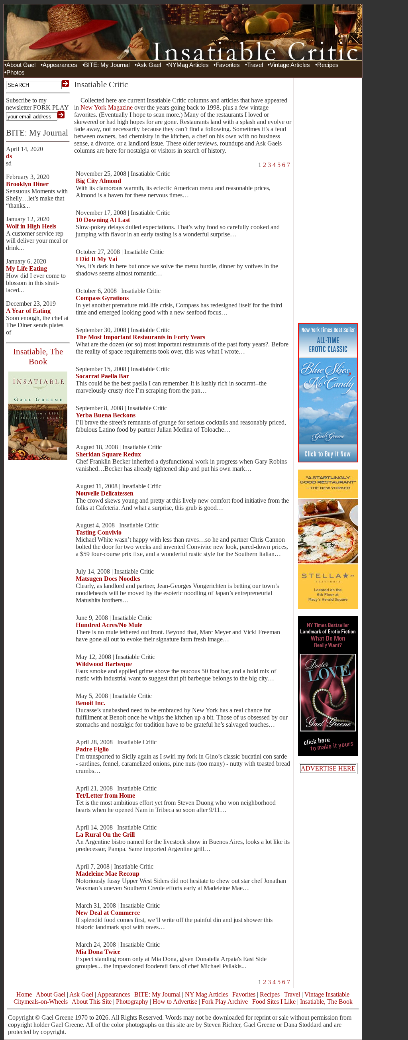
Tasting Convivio (99, 532)
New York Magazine (106, 107)
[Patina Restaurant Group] (328, 607)
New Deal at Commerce (108, 912)
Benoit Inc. (90, 703)
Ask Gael (149, 65)
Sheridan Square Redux (108, 454)
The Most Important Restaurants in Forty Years (140, 337)
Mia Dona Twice (98, 951)
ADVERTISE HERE (328, 768)
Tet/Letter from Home (105, 795)
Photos (15, 72)
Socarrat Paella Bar (102, 376)
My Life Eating (26, 268)
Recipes (328, 65)
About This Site (92, 1001)
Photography (132, 1001)
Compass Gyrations (102, 298)
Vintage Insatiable (326, 994)
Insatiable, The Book (326, 1001)
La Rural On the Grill (105, 834)
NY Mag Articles (206, 994)
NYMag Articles (188, 65)
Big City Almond (98, 180)
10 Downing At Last (103, 219)
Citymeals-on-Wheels (41, 1001)
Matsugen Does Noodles (108, 578)
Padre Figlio (92, 749)
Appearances (60, 65)
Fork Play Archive (225, 1001)
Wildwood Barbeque (104, 664)
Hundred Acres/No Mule (109, 624)
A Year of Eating (28, 310)
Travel (255, 65)
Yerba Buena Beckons (105, 415)
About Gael (20, 65)
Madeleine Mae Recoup (107, 873)
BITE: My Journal (106, 65)
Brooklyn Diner (27, 184)
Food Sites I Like (274, 1001)
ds (9, 156)
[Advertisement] (328, 199)
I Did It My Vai (96, 259)
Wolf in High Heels (31, 226)
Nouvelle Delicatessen (104, 493)
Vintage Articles (290, 65)
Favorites (228, 65)
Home (24, 994)
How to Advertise (175, 1001)
